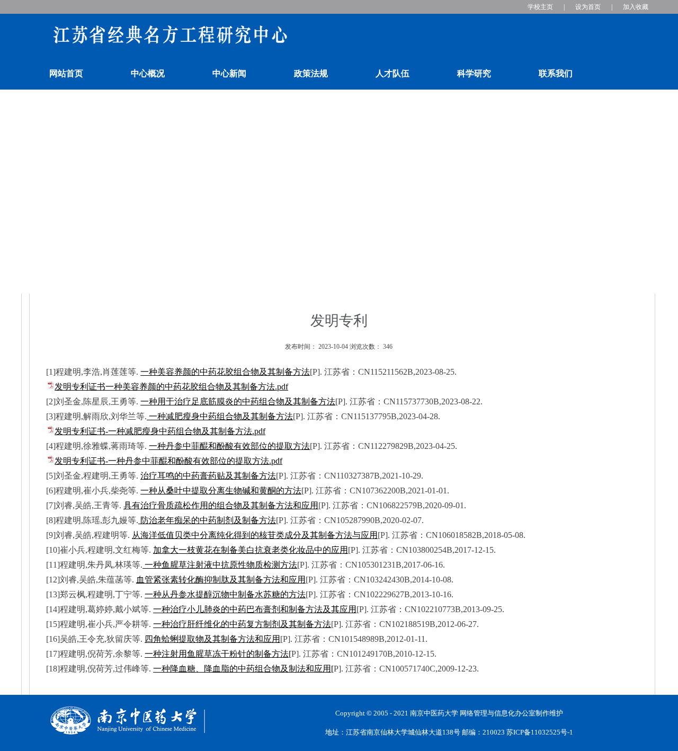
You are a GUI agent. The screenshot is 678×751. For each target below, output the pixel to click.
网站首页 (66, 73)
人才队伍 (392, 73)
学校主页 (540, 7)
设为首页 (588, 7)
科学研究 (474, 73)
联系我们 (556, 73)
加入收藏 (635, 7)
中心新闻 (229, 73)
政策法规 (311, 73)
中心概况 (148, 73)
